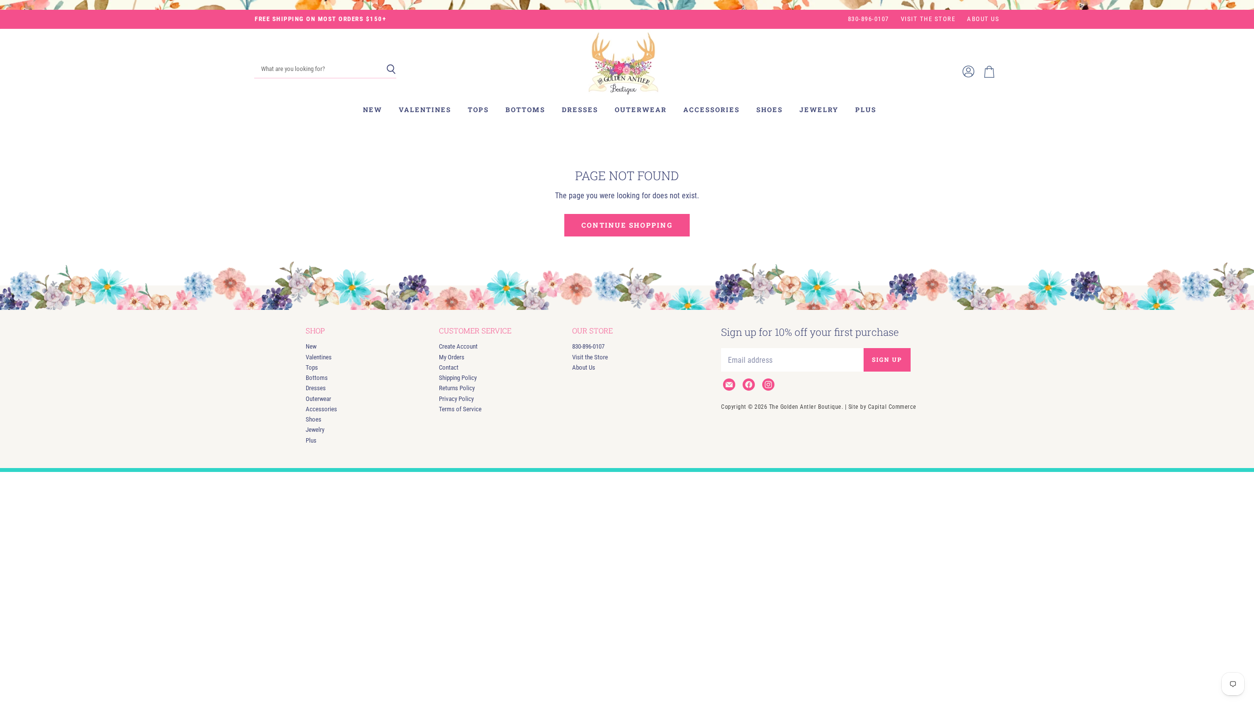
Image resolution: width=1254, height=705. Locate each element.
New (372, 109)
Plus (865, 109)
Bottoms (525, 109)
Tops (478, 109)
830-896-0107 (868, 19)
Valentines (425, 109)
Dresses (580, 109)
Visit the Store (928, 19)
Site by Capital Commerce (882, 406)
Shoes (769, 109)
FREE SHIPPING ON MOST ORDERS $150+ (320, 19)
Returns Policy (457, 388)
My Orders (451, 357)
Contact (448, 367)
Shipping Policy (458, 377)
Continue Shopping (626, 225)
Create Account (458, 346)
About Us (983, 19)
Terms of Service (460, 409)
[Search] (391, 69)
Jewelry (819, 109)
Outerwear (641, 109)
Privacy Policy (456, 398)
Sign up (887, 359)
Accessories (711, 109)
